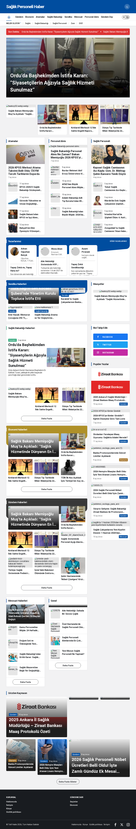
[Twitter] (121, 824)
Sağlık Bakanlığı (41, 23)
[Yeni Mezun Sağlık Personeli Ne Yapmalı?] (68, 654)
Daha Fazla (46, 418)
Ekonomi (12, 760)
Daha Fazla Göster (68, 781)
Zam (73, 23)
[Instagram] (128, 824)
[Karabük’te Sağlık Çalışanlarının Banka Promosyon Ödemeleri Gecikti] (73, 296)
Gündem (12, 340)
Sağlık (27, 23)
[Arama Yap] (127, 6)
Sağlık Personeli (60, 23)
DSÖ (81, 23)
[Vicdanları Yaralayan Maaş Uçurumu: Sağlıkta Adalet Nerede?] (110, 436)
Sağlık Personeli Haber (25, 6)
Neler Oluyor (13, 23)
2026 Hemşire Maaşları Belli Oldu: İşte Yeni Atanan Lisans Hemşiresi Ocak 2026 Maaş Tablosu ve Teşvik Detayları (52, 771)
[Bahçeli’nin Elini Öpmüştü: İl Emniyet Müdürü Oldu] (25, 228)
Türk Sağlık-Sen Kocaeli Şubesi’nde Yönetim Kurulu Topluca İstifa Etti (33, 293)
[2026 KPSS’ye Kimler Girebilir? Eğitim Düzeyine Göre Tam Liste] (110, 417)
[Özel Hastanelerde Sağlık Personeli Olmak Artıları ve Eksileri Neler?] (68, 627)
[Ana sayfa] (9, 17)
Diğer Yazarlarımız (118, 241)
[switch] (126, 17)
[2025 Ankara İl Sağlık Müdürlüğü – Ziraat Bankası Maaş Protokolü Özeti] (110, 387)
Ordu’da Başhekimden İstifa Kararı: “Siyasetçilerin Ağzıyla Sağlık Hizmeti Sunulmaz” (60, 32)
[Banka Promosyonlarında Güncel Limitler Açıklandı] (110, 455)
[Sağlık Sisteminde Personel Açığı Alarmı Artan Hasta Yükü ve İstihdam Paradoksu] (73, 543)
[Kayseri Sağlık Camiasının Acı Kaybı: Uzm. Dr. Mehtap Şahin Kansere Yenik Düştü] (110, 162)
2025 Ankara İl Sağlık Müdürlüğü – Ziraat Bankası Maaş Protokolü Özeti (35, 725)
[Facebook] (115, 824)
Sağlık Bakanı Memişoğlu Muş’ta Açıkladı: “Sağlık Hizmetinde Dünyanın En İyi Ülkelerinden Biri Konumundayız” (33, 451)
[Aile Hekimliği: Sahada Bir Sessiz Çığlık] (68, 613)
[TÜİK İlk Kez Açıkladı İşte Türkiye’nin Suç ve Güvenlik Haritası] (73, 471)
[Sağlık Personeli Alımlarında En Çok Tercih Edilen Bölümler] (68, 640)
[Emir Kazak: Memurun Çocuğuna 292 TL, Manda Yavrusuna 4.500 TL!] (20, 312)
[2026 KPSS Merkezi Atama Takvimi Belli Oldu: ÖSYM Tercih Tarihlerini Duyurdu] (25, 162)
